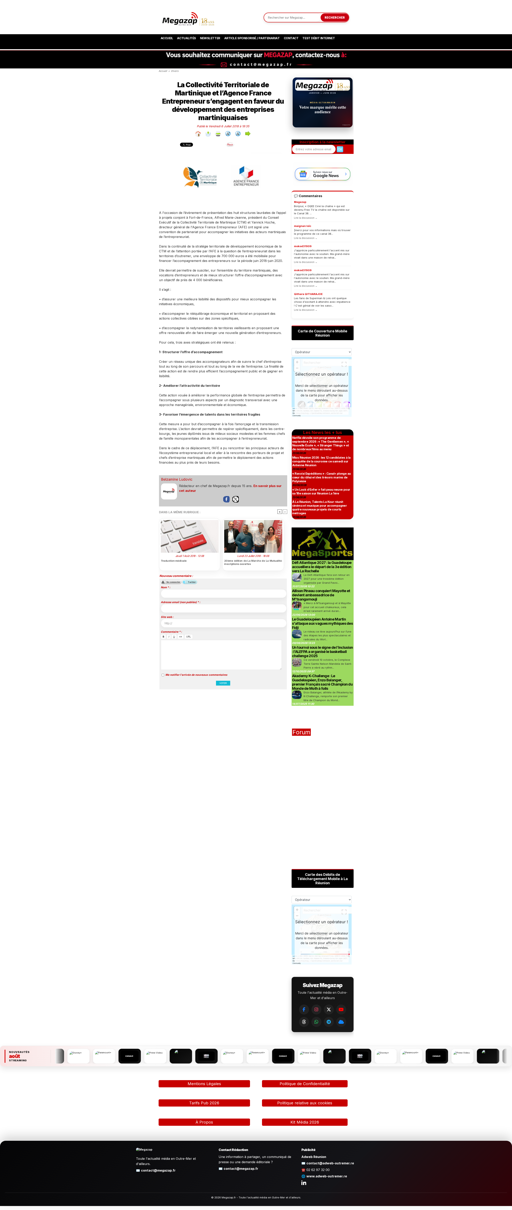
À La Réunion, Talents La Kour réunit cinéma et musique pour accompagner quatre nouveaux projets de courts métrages (319, 507)
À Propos (204, 1122)
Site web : (167, 617)
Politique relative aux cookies (304, 1103)
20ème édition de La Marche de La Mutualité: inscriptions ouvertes (253, 562)
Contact (291, 38)
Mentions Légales (204, 1083)
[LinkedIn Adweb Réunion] (303, 1182)
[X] (329, 1009)
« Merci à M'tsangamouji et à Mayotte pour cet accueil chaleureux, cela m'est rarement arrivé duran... (327, 607)
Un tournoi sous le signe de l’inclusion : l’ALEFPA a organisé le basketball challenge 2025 (322, 651)
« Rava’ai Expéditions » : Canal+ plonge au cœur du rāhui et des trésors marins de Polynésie (321, 477)
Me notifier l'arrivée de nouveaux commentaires (196, 674)
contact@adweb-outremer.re (330, 1163)
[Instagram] (316, 1009)
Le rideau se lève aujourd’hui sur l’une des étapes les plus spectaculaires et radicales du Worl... (327, 635)
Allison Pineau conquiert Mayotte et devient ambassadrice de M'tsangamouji (321, 595)
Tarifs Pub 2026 (204, 1103)
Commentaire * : (171, 631)
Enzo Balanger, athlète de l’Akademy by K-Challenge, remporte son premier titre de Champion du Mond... (328, 696)
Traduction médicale (174, 560)
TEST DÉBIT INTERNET (318, 38)
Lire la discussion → (305, 217)
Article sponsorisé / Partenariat (252, 38)
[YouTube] (341, 1009)
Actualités (186, 38)
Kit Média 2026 (304, 1122)
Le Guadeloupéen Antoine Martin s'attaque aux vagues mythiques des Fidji (322, 623)
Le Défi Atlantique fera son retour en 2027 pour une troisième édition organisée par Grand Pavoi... (327, 578)
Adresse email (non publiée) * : (180, 602)
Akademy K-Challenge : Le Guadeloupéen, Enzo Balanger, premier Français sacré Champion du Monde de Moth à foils (322, 682)
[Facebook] (304, 1009)
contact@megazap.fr (158, 1170)
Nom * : (165, 587)
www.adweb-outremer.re (326, 1176)
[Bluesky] (341, 1022)
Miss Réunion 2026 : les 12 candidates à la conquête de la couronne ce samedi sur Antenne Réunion (321, 461)
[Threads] (304, 1022)
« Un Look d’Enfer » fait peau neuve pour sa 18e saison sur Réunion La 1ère (321, 491)
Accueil (167, 38)
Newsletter (210, 38)
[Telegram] (329, 1022)
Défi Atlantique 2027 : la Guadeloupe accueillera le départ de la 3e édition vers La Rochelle (322, 566)
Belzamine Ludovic (176, 479)
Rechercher (335, 17)
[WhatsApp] (316, 1022)
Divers (174, 70)
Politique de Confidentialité (305, 1083)
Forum (301, 732)
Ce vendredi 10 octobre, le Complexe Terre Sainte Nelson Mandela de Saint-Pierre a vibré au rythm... (328, 663)
